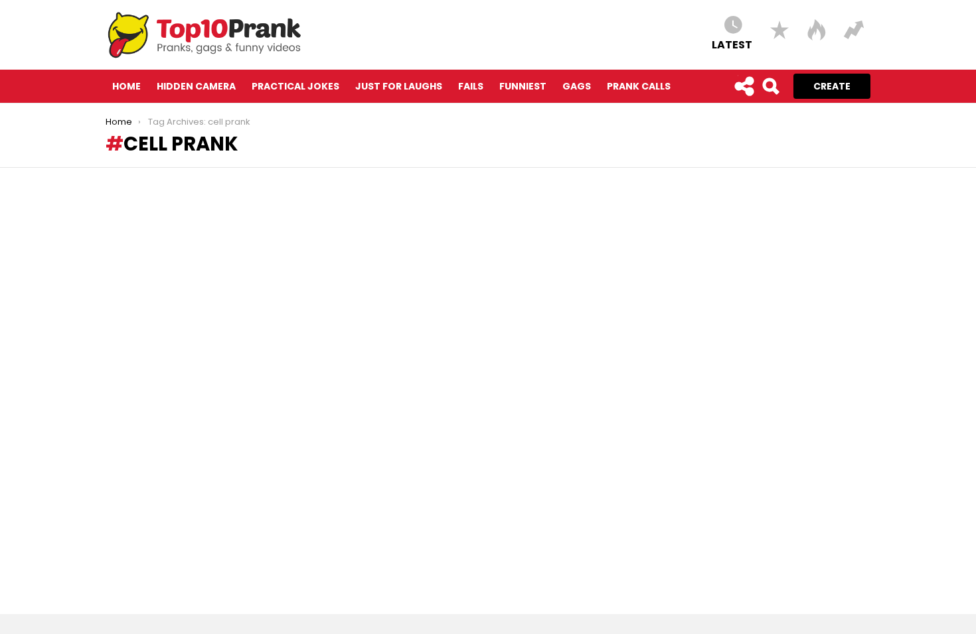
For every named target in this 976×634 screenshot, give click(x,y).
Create (832, 86)
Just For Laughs (398, 86)
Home (126, 86)
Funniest (522, 86)
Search (770, 86)
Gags (576, 86)
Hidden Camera (196, 86)
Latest (732, 44)
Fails (470, 86)
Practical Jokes (295, 86)
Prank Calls (639, 86)
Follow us (744, 86)
